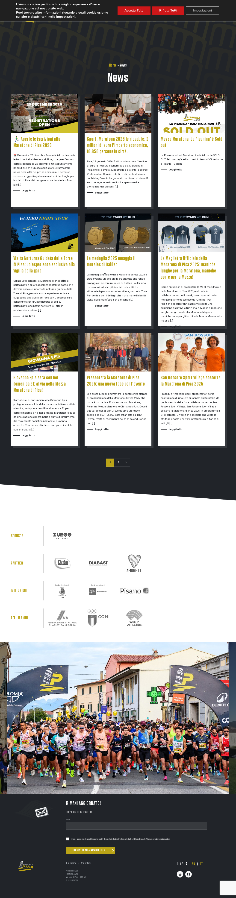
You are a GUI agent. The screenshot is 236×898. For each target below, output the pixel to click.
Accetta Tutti (134, 10)
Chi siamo (71, 863)
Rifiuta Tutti (168, 10)
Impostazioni (202, 10)
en (193, 864)
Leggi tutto (28, 190)
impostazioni (65, 17)
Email (68, 820)
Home (113, 65)
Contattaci (85, 863)
